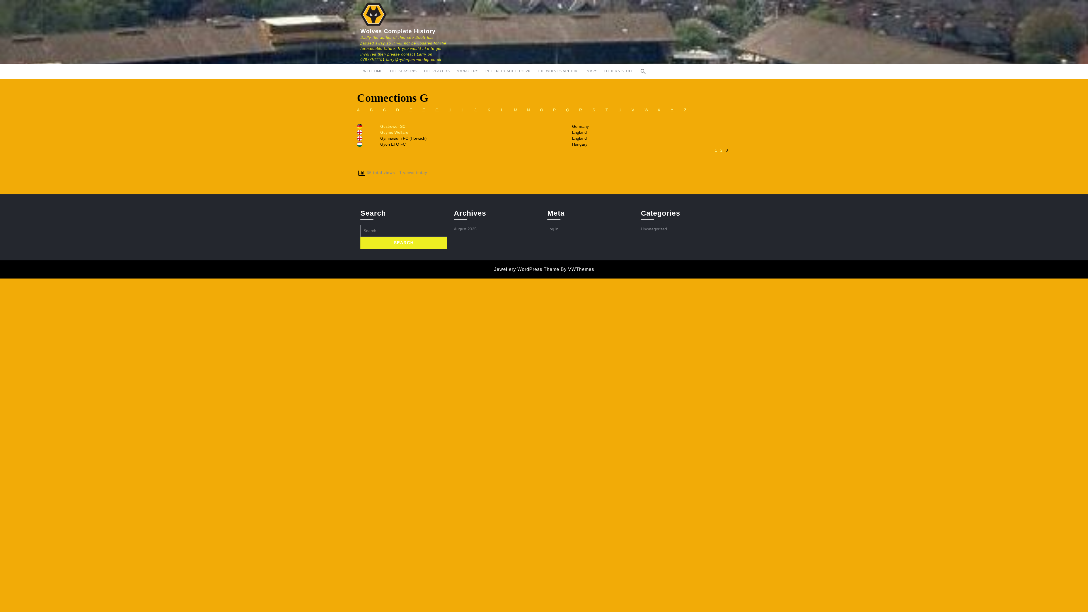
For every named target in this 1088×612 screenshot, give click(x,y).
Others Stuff (619, 71)
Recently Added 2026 (507, 71)
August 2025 (465, 229)
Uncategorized (654, 229)
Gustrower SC (392, 126)
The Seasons (403, 71)
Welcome (373, 71)
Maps (592, 71)
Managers (468, 71)
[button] (643, 71)
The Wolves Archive (558, 71)
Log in (552, 229)
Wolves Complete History (397, 31)
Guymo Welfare (394, 132)
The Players (437, 71)
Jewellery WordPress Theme (526, 269)
